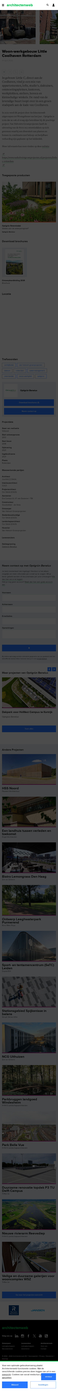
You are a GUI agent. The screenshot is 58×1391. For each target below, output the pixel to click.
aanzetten (6, 1377)
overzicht (6, 1374)
